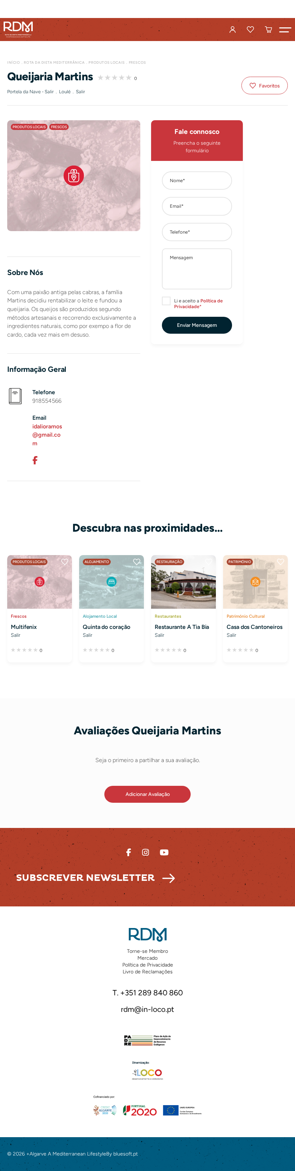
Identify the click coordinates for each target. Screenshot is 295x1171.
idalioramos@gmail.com (47, 435)
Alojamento (97, 561)
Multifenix (24, 626)
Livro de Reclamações (148, 972)
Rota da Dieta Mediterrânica (54, 62)
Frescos (137, 62)
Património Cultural (246, 616)
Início (13, 62)
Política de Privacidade (147, 965)
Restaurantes (168, 616)
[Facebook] (34, 460)
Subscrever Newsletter (85, 878)
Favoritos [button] (269, 86)
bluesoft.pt (125, 1154)
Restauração (169, 561)
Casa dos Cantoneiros (254, 626)
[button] (285, 29)
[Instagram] (145, 852)
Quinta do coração (106, 626)
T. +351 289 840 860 (148, 992)
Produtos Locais (106, 62)
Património (239, 561)
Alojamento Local (100, 616)
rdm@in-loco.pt (147, 1009)
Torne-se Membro (147, 951)
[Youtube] (164, 852)
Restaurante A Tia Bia (182, 626)
